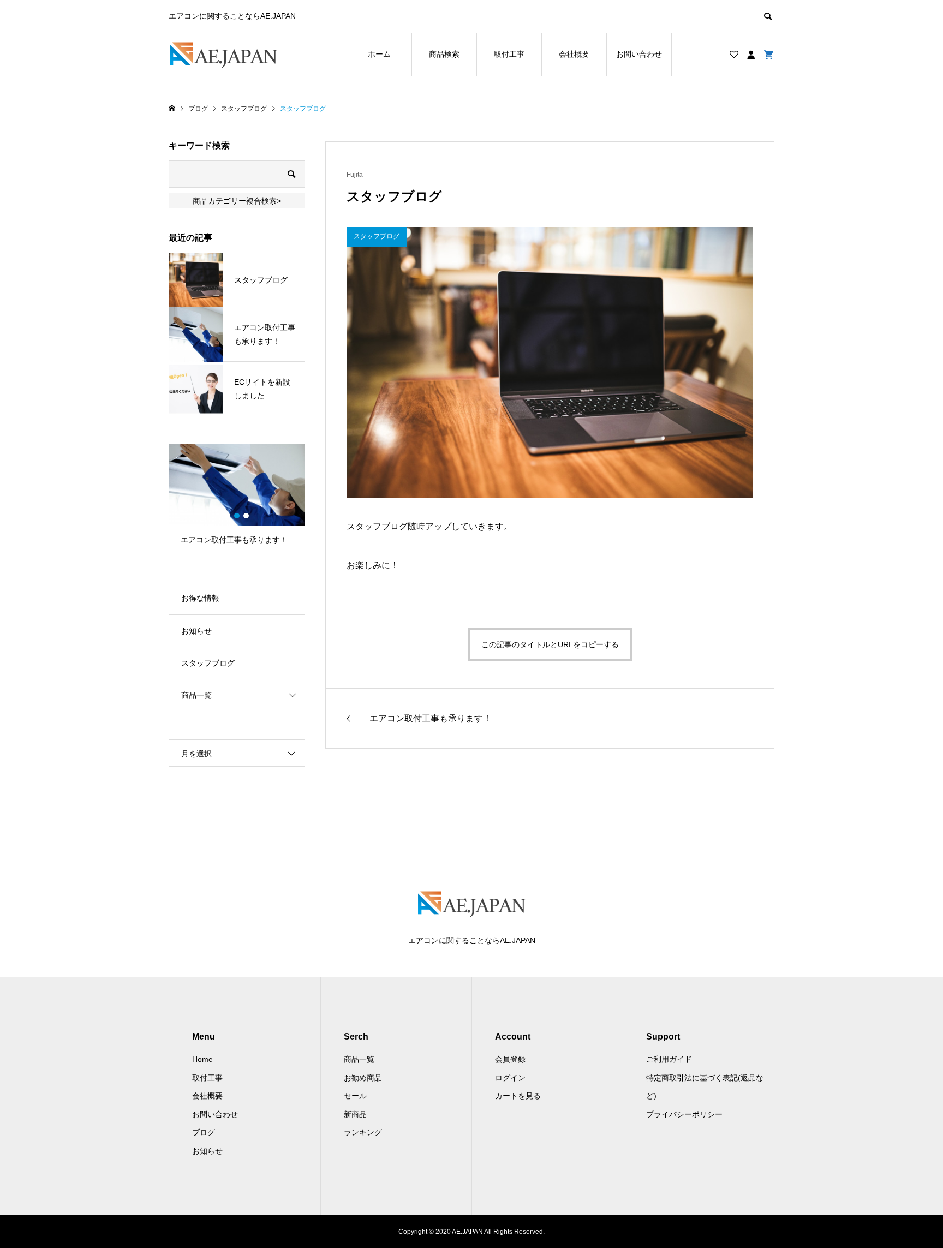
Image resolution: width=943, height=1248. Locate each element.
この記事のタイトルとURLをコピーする (550, 644)
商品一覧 (196, 695)
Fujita (355, 174)
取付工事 (509, 54)
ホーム (379, 54)
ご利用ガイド (669, 1059)
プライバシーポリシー (684, 1114)
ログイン (510, 1077)
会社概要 (574, 54)
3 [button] (246, 515)
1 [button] (227, 515)
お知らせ (196, 630)
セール (355, 1095)
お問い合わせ (639, 54)
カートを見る (518, 1095)
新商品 (355, 1114)
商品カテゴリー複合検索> (237, 200)
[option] (237, 499)
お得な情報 (200, 598)
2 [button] (237, 515)
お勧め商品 (363, 1077)
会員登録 (510, 1059)
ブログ (203, 1132)
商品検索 (444, 54)
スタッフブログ (208, 663)
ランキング (363, 1132)
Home (202, 1059)
